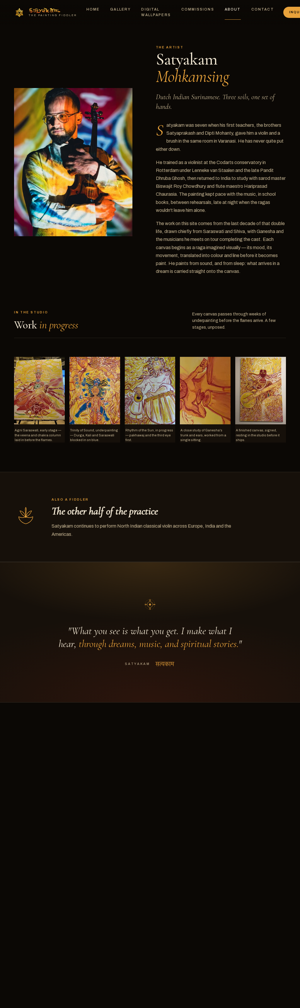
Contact (262, 9)
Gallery (120, 9)
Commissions (197, 9)
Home (93, 9)
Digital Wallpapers (156, 12)
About (233, 9)
